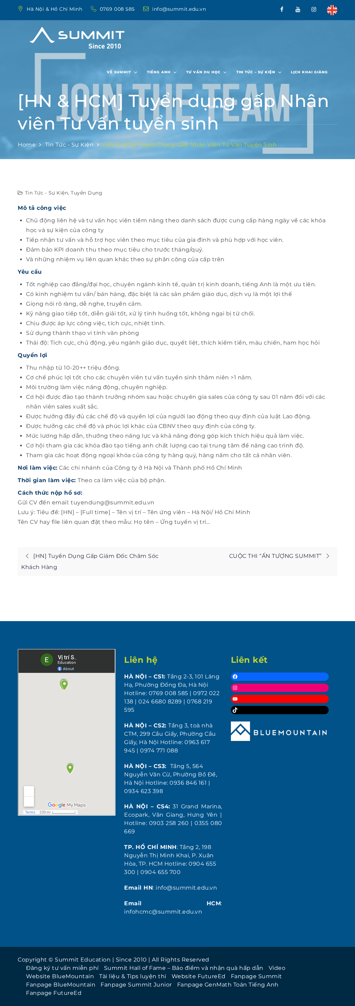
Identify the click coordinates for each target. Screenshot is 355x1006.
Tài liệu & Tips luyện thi (132, 976)
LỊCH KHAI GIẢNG (309, 72)
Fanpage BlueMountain (60, 984)
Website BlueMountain (60, 976)
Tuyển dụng (86, 193)
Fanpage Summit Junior (136, 984)
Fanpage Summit (256, 976)
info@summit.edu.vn (179, 9)
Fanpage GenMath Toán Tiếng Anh (228, 984)
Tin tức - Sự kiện (46, 193)
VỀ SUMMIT (119, 72)
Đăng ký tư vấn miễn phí (62, 968)
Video (277, 968)
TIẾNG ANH (159, 72)
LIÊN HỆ (217, 107)
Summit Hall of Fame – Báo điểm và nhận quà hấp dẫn (183, 968)
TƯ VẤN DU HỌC (203, 72)
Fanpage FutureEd (53, 993)
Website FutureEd (199, 976)
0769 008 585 (118, 9)
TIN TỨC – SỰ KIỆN (255, 72)
